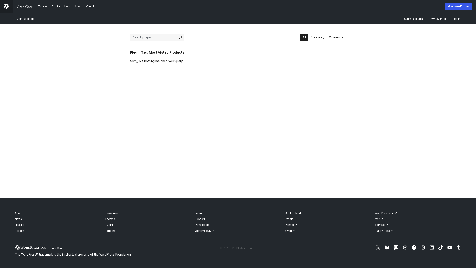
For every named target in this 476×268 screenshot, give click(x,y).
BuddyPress (384, 230)
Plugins (109, 224)
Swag (290, 230)
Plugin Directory (25, 18)
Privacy (19, 230)
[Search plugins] (180, 37)
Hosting (19, 224)
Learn (198, 213)
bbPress (381, 224)
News (18, 219)
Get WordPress (458, 6)
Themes (110, 219)
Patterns (110, 230)
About (18, 213)
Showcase (111, 213)
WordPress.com (386, 213)
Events (289, 219)
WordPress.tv (205, 230)
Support (200, 219)
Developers (202, 224)
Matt (379, 219)
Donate (291, 224)
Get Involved (293, 213)
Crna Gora (56, 247)
